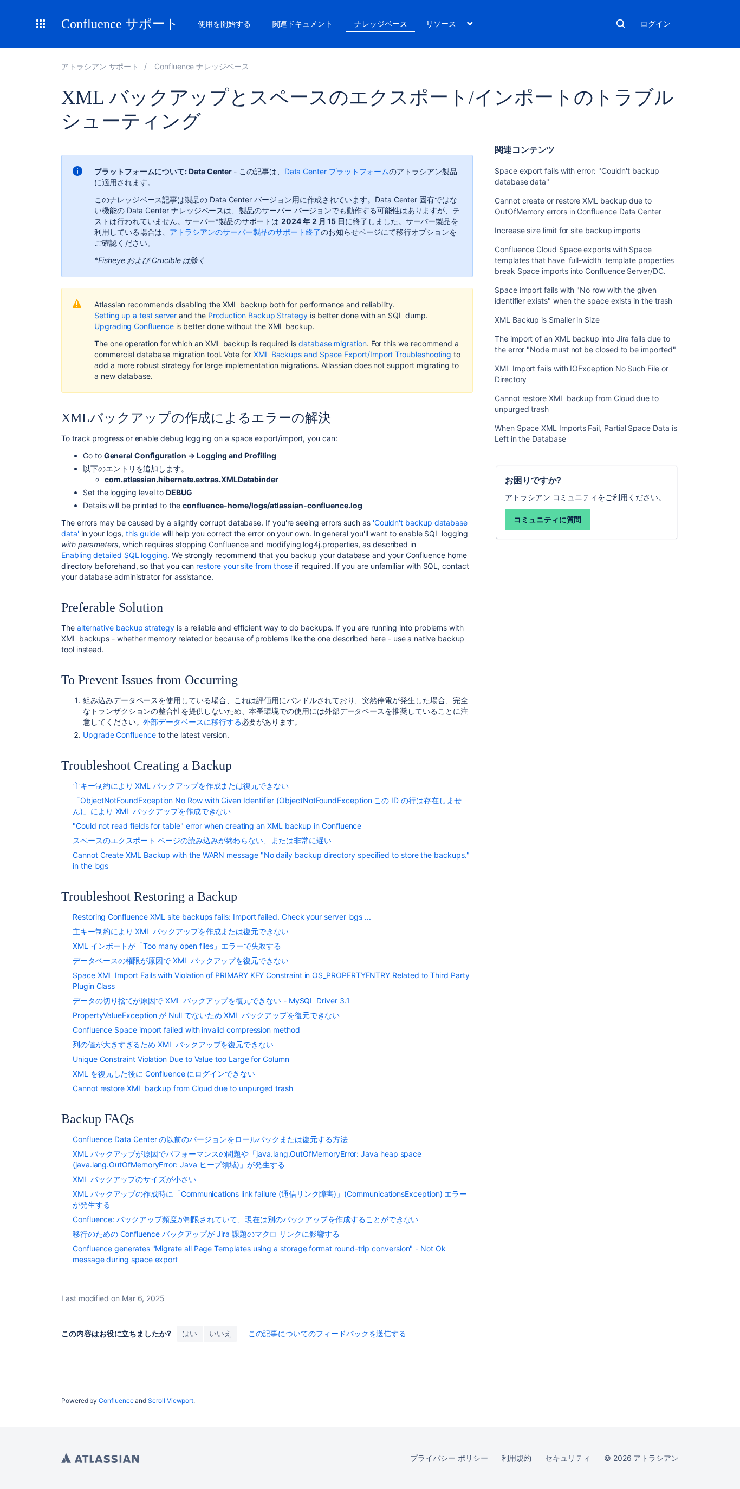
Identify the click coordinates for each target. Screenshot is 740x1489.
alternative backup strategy (125, 627)
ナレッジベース (380, 23)
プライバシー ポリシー (449, 1457)
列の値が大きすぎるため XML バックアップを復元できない (173, 1044)
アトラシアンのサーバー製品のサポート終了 (245, 232)
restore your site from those (244, 565)
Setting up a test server (135, 315)
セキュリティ (567, 1457)
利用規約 (517, 1457)
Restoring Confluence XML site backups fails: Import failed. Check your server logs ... (222, 916)
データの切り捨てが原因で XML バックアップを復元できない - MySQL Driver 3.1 (211, 1000)
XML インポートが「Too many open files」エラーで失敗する (177, 945)
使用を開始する (224, 23)
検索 (620, 23)
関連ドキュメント (302, 23)
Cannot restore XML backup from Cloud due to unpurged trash (183, 1088)
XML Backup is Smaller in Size (547, 319)
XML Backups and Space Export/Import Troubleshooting (352, 354)
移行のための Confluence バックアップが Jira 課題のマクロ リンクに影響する (206, 1233)
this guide (143, 533)
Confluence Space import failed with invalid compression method (186, 1029)
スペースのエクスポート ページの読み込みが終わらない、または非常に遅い (202, 840)
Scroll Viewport (170, 1400)
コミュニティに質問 (547, 519)
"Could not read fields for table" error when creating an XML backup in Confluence (217, 825)
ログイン (655, 23)
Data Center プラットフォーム (337, 171)
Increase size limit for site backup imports (567, 230)
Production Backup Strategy (258, 315)
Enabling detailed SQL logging (114, 555)
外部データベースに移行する (192, 721)
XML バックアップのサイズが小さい (134, 1179)
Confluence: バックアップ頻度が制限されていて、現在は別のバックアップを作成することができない (245, 1219)
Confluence (116, 1400)
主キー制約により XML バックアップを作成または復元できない (181, 785)
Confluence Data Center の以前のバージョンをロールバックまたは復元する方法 (210, 1139)
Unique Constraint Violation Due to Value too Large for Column (181, 1059)
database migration (332, 343)
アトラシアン (100, 1458)
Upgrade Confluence (119, 734)
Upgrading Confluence (134, 326)
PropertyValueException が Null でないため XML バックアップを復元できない (206, 1015)
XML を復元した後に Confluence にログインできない (164, 1073)
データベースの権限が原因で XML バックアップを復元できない (181, 960)
